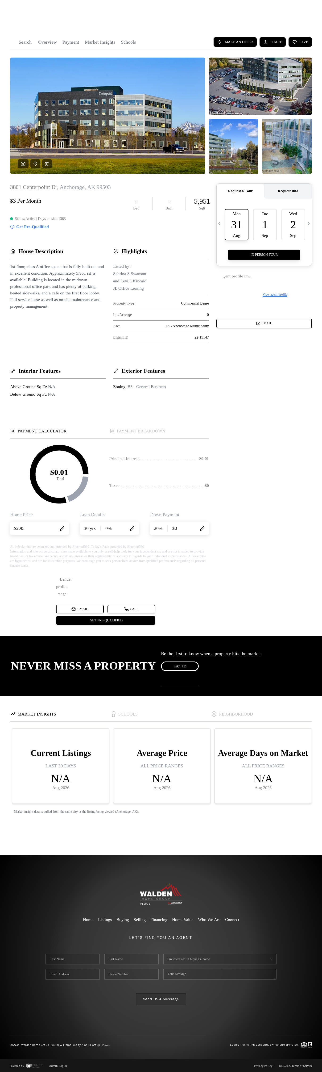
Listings (105, 919)
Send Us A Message (161, 999)
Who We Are (209, 919)
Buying (122, 919)
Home (88, 919)
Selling (140, 919)
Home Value (182, 919)
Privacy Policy (263, 1066)
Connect (232, 919)
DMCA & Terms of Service (296, 1066)
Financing (158, 919)
